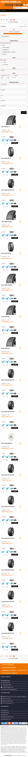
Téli (5, 62)
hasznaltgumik (10, 1)
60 (6, 19)
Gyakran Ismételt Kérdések (9, 673)
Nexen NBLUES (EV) (6, 221)
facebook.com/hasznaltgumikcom (10, 689)
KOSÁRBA (14, 142)
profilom (9, 4)
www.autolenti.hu (4, 714)
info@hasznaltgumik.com (8, 687)
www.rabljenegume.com (6, 719)
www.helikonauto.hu (5, 712)
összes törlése (23, 26)
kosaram (18, 4)
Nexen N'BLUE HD (6, 158)
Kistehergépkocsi (6, 47)
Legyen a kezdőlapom (8, 664)
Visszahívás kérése (7, 684)
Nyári (5, 60)
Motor (3, 45)
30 (4, 19)
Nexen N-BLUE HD (6, 253)
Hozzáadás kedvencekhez (9, 667)
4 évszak (6, 64)
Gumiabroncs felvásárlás (9, 670)
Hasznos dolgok (22, 670)
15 (1, 19)
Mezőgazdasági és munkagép (8, 52)
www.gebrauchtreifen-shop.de (7, 716)
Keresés (24, 112)
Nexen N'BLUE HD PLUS (7, 506)
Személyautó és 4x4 (6, 43)
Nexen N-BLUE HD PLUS (7, 190)
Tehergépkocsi (5, 49)
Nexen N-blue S (5, 126)
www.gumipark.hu (4, 710)
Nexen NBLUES (5, 316)
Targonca (4, 54)
